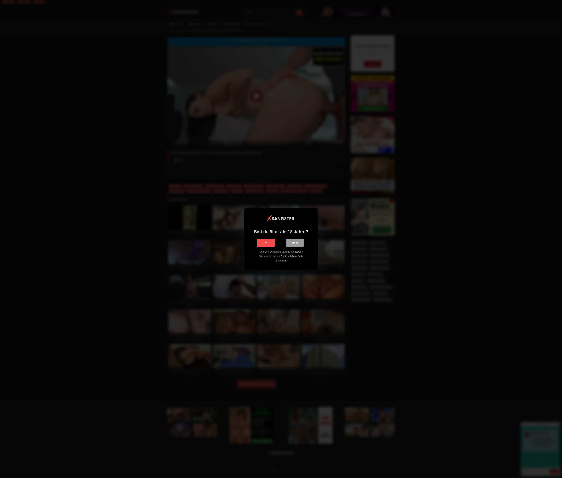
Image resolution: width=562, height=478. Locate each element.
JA (266, 242)
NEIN (295, 242)
